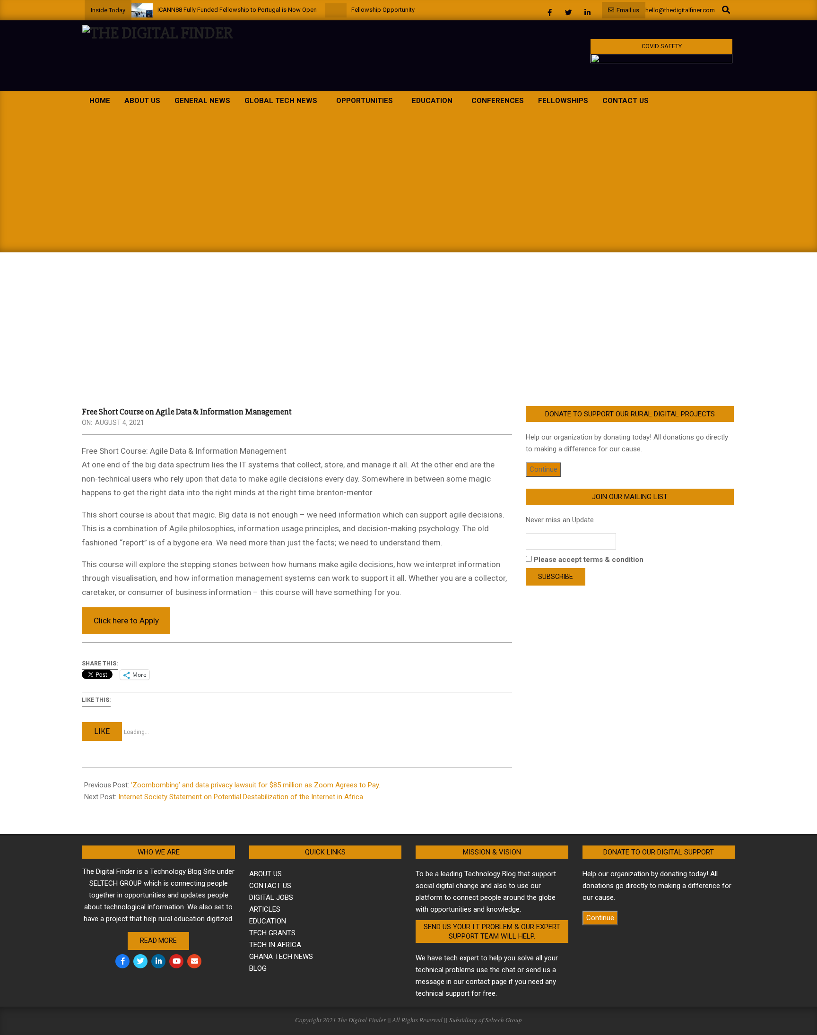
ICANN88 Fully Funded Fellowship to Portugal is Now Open (237, 9)
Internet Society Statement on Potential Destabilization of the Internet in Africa (240, 797)
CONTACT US (270, 885)
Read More (158, 940)
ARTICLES (264, 909)
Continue (543, 469)
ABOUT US (265, 874)
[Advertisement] (408, 181)
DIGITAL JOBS (271, 897)
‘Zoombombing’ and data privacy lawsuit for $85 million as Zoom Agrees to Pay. (255, 785)
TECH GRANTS (272, 933)
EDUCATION (267, 921)
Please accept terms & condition (587, 559)
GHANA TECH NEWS (281, 956)
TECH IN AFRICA (275, 944)
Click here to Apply (126, 620)
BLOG (258, 968)
